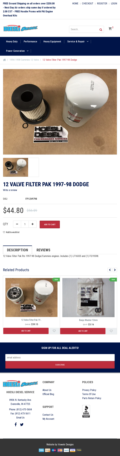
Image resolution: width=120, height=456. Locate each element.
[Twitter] (22, 425)
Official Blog (48, 394)
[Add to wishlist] (54, 331)
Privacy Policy (89, 390)
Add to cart (49, 224)
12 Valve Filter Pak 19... (31, 320)
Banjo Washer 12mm (88, 320)
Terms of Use (89, 394)
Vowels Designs (66, 444)
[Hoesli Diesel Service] (21, 28)
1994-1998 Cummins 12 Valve (24, 59)
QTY (5, 224)
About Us (46, 390)
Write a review (10, 190)
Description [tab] (17, 250)
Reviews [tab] (43, 250)
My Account (48, 418)
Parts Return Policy (91, 398)
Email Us (20, 417)
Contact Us (47, 414)
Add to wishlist (12, 232)
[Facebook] (16, 425)
